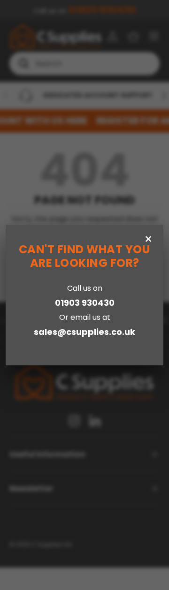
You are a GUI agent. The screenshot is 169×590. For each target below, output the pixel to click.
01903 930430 (85, 302)
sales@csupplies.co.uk (84, 331)
